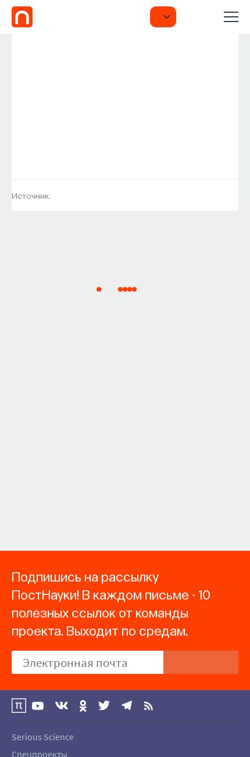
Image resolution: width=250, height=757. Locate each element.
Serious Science (43, 736)
